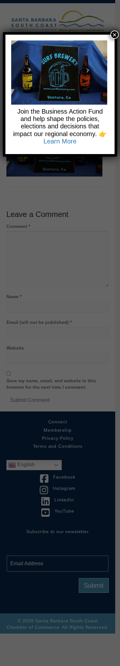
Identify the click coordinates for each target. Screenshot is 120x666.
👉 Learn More (75, 137)
